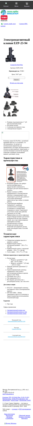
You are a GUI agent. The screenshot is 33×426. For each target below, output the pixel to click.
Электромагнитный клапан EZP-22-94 (16, 321)
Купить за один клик (16, 83)
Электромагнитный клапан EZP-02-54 (16, 336)
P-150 (22, 397)
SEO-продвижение (25, 409)
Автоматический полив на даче (17, 312)
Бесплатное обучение (9, 416)
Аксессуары (14, 400)
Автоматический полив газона (16, 313)
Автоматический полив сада (16, 310)
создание (15, 409)
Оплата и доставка (24, 417)
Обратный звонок (24, 415)
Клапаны (5, 397)
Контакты (24, 418)
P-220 (27, 397)
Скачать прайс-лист (9, 24)
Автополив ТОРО (25, 400)
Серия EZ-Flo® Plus (16, 65)
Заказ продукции (9, 414)
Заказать (16, 79)
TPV (10, 397)
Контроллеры (7, 399)
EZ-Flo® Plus (16, 397)
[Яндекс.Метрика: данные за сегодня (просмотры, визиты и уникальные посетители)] (10, 423)
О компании (9, 418)
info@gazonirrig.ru (8, 394)
